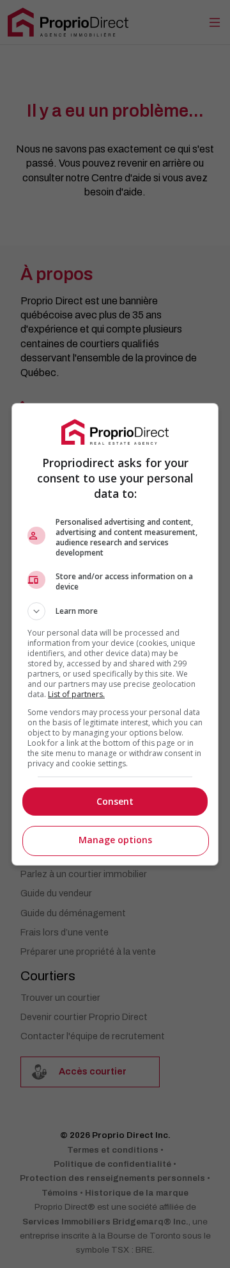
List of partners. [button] (76, 694)
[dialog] (115, 634)
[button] (115, 611)
